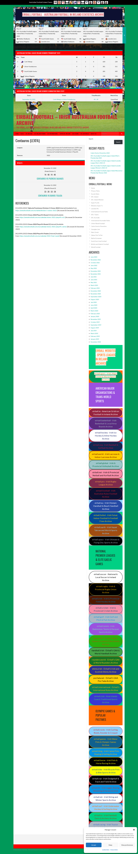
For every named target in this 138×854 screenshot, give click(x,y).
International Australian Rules (100, 220)
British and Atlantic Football (100, 244)
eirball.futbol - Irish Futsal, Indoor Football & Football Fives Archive (106, 518)
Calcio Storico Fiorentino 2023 (100, 153)
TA (116, 57)
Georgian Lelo (95, 229)
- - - (50, 174)
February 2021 (95, 288)
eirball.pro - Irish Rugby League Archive (105, 483)
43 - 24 (96, 99)
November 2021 (96, 274)
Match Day (114, 95)
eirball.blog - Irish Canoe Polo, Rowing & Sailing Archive (105, 752)
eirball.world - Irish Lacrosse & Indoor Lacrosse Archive (105, 455)
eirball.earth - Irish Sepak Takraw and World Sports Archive (105, 530)
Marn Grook (95, 232)
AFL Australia (85, 134)
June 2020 (94, 305)
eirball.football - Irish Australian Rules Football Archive (105, 493)
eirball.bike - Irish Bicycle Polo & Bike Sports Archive (106, 771)
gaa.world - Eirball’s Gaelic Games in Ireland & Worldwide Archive (106, 641)
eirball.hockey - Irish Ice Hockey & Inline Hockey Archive (106, 435)
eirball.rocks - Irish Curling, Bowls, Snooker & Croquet (105, 731)
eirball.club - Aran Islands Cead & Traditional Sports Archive (105, 699)
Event (64, 95)
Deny (110, 845)
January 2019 (95, 339)
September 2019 (96, 325)
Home (17, 134)
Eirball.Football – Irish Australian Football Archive (66, 119)
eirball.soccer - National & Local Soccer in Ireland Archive (106, 577)
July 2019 (94, 330)
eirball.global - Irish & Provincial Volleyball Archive (105, 464)
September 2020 (96, 296)
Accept (93, 845)
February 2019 (95, 336)
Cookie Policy (105, 849)
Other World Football (98, 223)
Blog (22, 134)
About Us (93, 134)
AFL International (52, 134)
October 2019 (95, 322)
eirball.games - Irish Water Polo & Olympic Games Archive (106, 742)
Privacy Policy (114, 849)
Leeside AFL (95, 208)
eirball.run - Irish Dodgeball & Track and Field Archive (105, 780)
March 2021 (94, 285)
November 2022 (96, 260)
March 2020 (94, 311)
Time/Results (96, 95)
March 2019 (94, 333)
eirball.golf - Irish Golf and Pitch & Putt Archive (106, 618)
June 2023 (94, 257)
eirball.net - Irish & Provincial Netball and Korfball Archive (105, 474)
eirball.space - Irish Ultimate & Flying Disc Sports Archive (105, 541)
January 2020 (95, 316)
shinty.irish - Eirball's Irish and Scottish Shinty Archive (105, 670)
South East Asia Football (98, 241)
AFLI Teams (75, 134)
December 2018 (96, 342)
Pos (17, 57)
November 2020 (96, 294)
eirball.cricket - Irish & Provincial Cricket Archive (106, 609)
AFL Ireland (29, 134)
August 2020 (95, 299)
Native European (96, 238)
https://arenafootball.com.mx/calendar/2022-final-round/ (40, 236)
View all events (118, 103)
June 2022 (94, 265)
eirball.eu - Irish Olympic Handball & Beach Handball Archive (105, 506)
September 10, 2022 (28, 99)
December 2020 (96, 291)
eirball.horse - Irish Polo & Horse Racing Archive (105, 761)
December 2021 (96, 271)
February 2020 (95, 313)
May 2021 (94, 282)
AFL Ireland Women (39, 134)
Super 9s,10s (95, 203)
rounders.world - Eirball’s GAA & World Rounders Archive (106, 661)
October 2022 (95, 262)
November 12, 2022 (50, 185)
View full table (118, 80)
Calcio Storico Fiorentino (99, 226)
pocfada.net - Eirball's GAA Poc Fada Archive (105, 679)
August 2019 (95, 328)
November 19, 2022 (50, 168)
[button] (134, 830)
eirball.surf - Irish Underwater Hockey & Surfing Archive (105, 807)
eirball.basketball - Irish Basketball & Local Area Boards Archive (105, 423)
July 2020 (94, 302)
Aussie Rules (95, 194)
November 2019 (96, 319)
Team (23, 57)
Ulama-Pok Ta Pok (96, 235)
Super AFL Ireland (65, 134)
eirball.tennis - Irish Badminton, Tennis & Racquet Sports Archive (105, 629)
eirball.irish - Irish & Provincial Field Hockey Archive (105, 600)
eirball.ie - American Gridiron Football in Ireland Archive (105, 412)
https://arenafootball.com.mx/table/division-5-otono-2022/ (36, 210)
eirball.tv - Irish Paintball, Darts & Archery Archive (105, 817)
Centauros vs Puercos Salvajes (50, 178)
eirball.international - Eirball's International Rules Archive (105, 688)
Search (91, 139)
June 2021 (94, 279)
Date (29, 95)
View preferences (127, 845)
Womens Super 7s (97, 206)
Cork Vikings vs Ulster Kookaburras (64, 99)
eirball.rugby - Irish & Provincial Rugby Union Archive (105, 589)
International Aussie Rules (99, 211)
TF (104, 57)
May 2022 (94, 268)
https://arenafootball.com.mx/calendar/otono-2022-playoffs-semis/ (43, 227)
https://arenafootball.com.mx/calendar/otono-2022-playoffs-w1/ (42, 217)
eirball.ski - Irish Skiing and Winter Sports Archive (106, 798)
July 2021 (94, 277)
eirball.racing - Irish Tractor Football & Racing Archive (105, 826)
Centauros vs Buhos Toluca (50, 195)
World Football (95, 247)
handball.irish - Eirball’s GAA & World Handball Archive (106, 652)
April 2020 (94, 308)
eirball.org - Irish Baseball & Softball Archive (105, 446)
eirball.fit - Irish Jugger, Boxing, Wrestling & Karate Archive (106, 789)
